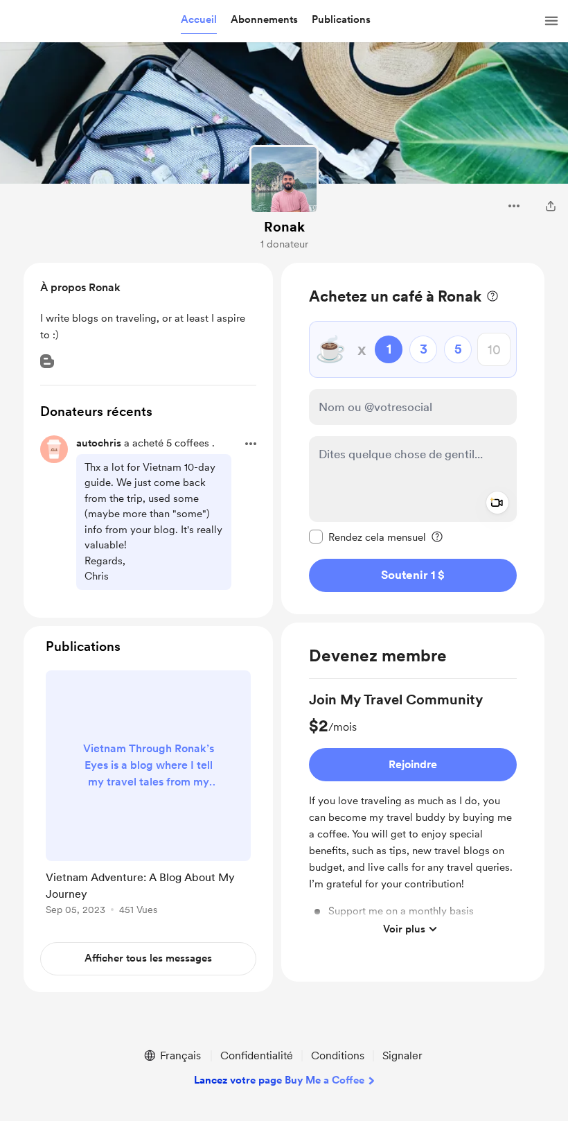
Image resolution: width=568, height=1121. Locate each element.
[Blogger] (47, 361)
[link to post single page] (148, 795)
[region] (412, 438)
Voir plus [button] (404, 929)
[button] (199, 20)
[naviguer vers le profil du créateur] (284, 179)
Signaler (402, 1055)
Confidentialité (256, 1055)
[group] (413, 816)
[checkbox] (367, 537)
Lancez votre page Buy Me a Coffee (279, 1080)
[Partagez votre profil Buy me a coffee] (550, 206)
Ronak (284, 226)
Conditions (337, 1055)
